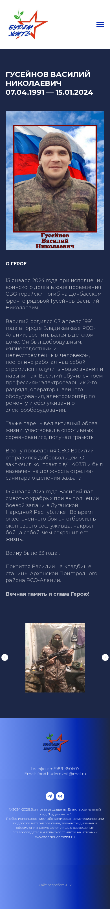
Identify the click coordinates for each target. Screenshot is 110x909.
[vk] (60, 796)
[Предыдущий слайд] (4, 657)
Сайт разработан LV (55, 885)
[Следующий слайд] (105, 657)
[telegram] (50, 796)
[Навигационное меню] (100, 24)
